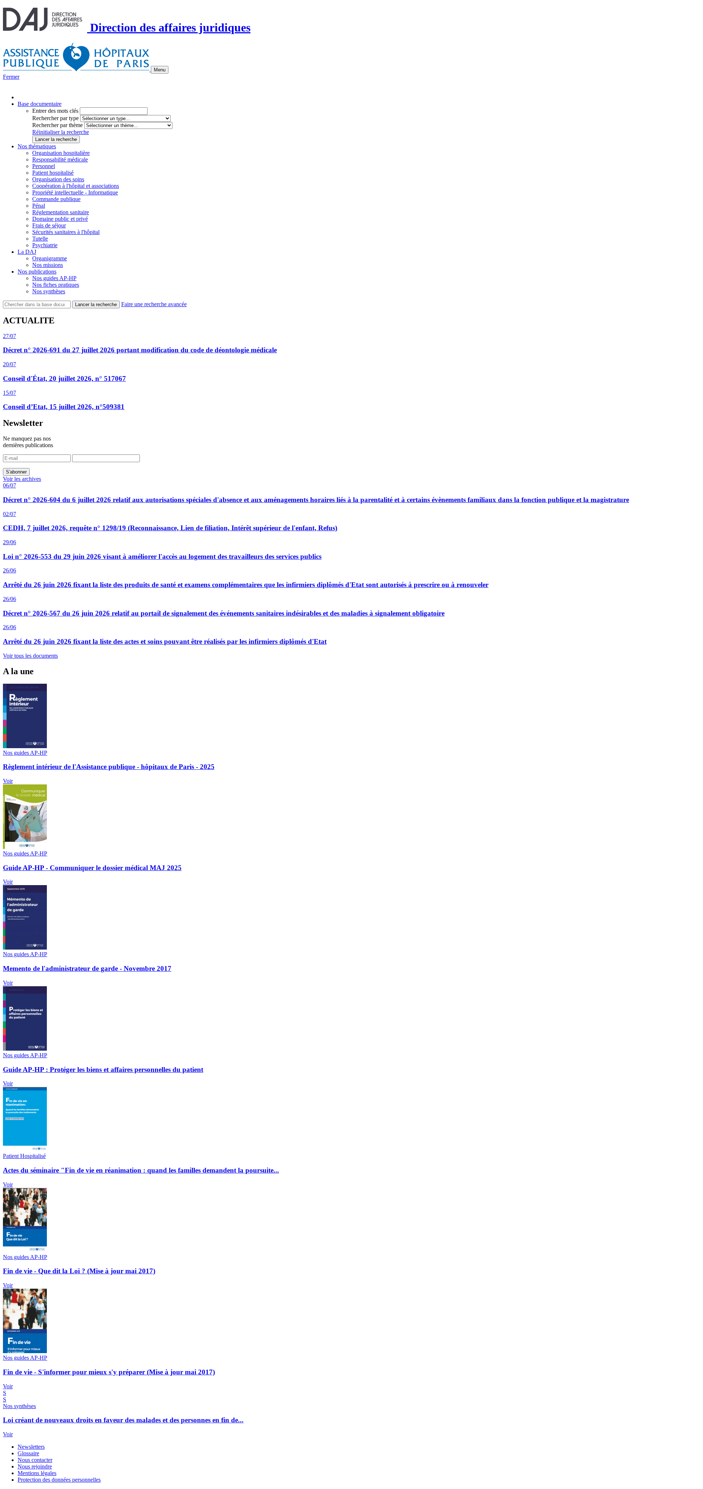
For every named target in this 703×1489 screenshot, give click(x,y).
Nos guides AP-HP (54, 278)
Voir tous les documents (30, 656)
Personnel (43, 166)
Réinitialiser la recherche (60, 132)
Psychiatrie (44, 245)
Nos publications (37, 271)
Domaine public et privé (60, 219)
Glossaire (28, 1453)
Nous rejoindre (35, 1466)
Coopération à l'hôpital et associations (75, 186)
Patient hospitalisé (53, 173)
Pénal (38, 206)
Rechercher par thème (57, 125)
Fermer (11, 77)
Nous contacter (35, 1460)
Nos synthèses (48, 291)
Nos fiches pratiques (55, 285)
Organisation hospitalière (61, 153)
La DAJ (27, 252)
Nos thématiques (37, 146)
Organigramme (49, 258)
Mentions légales (37, 1473)
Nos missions (47, 265)
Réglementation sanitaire (60, 212)
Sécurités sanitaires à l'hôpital (66, 232)
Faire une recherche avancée (154, 304)
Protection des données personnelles (59, 1480)
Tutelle (40, 238)
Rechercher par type (55, 118)
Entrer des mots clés (55, 111)
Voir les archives (22, 479)
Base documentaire (40, 104)
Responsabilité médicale (60, 159)
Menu (159, 70)
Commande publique (56, 199)
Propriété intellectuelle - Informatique (75, 192)
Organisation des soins (58, 179)
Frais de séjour (49, 225)
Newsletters (31, 1447)
